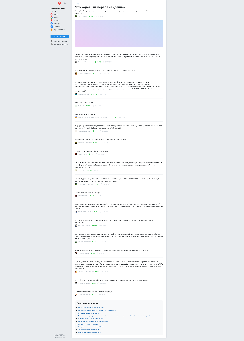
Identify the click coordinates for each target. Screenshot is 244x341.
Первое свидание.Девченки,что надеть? (91, 318)
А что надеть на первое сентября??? (89, 332)
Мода (77, 4)
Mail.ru (56, 14)
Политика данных (59, 337)
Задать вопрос (59, 36)
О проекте (59, 334)
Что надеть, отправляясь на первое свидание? (93, 321)
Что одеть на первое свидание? (88, 324)
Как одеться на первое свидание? (89, 329)
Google (56, 17)
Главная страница (60, 41)
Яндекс (56, 20)
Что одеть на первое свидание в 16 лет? (91, 327)
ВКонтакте (57, 27)
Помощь (63, 335)
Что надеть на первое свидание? (88, 313)
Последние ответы (61, 44)
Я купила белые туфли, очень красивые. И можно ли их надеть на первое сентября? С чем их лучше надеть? (114, 316)
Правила (56, 335)
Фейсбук (57, 24)
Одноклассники (59, 30)
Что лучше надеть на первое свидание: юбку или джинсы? (97, 310)
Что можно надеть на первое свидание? (91, 307)
